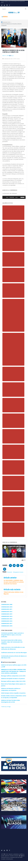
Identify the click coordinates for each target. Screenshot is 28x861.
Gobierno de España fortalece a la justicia (13, 678)
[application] (14, 197)
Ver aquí (21, 855)
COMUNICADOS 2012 (6, 611)
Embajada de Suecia (18, 572)
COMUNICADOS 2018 (6, 626)
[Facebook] (9, 5)
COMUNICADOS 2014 (6, 616)
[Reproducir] (4, 197)
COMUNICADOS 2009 (6, 604)
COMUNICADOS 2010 (6, 607)
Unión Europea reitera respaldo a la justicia (13, 693)
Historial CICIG (6, 22)
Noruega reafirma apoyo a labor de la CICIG (13, 681)
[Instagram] (7, 5)
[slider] (22, 197)
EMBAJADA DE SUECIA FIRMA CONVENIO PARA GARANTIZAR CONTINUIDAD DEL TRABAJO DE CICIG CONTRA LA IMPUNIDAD (13, 671)
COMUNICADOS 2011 (6, 609)
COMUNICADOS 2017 (6, 623)
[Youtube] (4, 5)
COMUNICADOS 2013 (6, 614)
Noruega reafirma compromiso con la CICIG (13, 676)
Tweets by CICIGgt (5, 706)
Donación (9, 572)
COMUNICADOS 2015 (6, 618)
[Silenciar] (19, 197)
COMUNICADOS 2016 (6, 621)
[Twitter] (1, 5)
